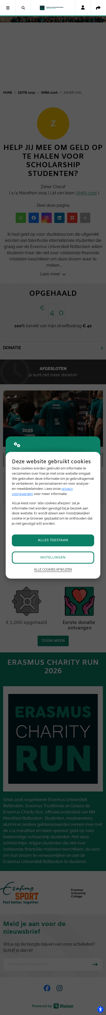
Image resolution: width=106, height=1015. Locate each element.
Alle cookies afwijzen (53, 569)
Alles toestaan (53, 540)
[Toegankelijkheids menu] (100, 1009)
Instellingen (53, 557)
